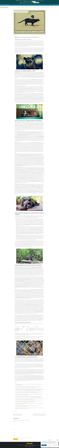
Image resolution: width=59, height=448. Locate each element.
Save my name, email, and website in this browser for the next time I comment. (23, 437)
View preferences (55, 445)
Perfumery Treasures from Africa (17, 414)
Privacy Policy (49, 446)
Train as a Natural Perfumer (56, 4)
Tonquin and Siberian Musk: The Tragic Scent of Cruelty (39, 414)
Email (14, 432)
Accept (44, 445)
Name (14, 429)
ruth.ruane (16, 411)
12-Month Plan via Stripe (36, 2)
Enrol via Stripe (33, 1)
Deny (49, 445)
